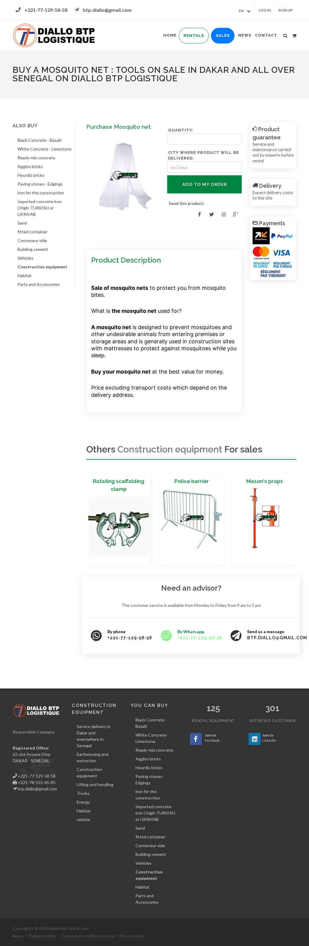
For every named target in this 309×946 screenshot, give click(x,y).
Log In (265, 10)
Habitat (25, 275)
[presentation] (80, 522)
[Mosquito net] (123, 176)
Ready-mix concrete (36, 157)
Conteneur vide (32, 240)
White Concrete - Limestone (45, 148)
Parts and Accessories (39, 284)
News (244, 35)
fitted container (32, 231)
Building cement (33, 249)
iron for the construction (41, 192)
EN (241, 10)
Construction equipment (42, 266)
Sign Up (285, 10)
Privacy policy (132, 935)
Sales (223, 35)
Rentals (193, 35)
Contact (266, 35)
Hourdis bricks (31, 175)
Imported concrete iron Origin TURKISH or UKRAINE (40, 208)
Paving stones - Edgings (40, 183)
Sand (22, 222)
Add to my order (204, 184)
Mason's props (264, 481)
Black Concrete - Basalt (40, 140)
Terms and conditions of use (87, 935)
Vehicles (25, 258)
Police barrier (191, 481)
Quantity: (181, 130)
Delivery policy (42, 935)
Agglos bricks (30, 166)
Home (170, 35)
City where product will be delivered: (203, 155)
